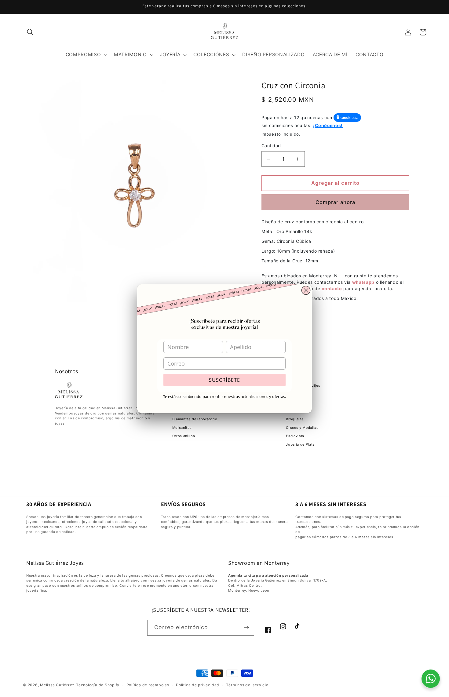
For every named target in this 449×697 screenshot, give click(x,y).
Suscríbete (224, 380)
